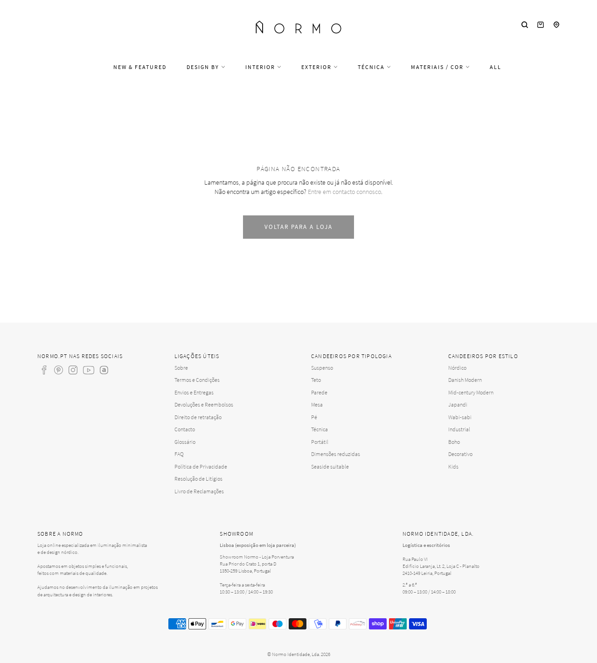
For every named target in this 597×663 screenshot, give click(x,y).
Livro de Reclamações (199, 491)
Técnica (372, 66)
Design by (204, 66)
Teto (316, 379)
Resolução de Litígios (198, 478)
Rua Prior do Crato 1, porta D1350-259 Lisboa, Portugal (248, 567)
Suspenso (322, 367)
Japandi (457, 404)
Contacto (184, 429)
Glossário (184, 441)
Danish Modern (465, 379)
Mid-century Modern (470, 392)
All (495, 66)
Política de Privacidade (200, 466)
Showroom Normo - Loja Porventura (257, 556)
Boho (454, 441)
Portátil (319, 441)
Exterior (317, 66)
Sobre (181, 367)
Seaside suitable (330, 466)
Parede (319, 392)
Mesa (317, 404)
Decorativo (460, 453)
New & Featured (140, 66)
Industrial (459, 429)
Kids (453, 466)
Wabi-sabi (460, 417)
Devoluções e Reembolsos (203, 404)
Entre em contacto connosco (344, 191)
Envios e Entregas (194, 392)
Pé (314, 417)
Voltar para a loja (298, 227)
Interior (261, 66)
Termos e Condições (197, 379)
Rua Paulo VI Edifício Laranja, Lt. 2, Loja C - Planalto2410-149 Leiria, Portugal (441, 566)
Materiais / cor (438, 66)
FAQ (179, 453)
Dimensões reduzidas (335, 453)
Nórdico (457, 367)
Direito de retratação (198, 417)
